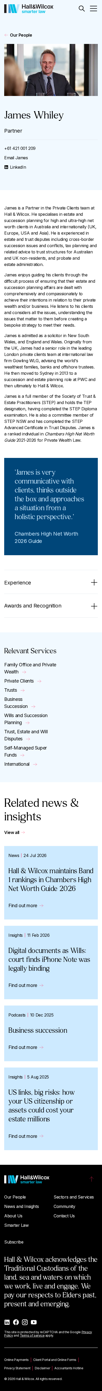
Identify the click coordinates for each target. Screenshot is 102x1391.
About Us (13, 1215)
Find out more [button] (22, 905)
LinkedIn (18, 167)
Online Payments (16, 1360)
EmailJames (16, 157)
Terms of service (32, 1335)
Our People (21, 35)
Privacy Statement (17, 1368)
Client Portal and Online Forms (54, 1360)
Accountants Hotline (68, 1368)
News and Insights (21, 1206)
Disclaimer (42, 1368)
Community (64, 1206)
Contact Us (64, 1215)
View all (11, 832)
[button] (81, 8)
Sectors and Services (74, 1197)
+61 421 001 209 (20, 148)
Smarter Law (16, 1225)
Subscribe (13, 1242)
